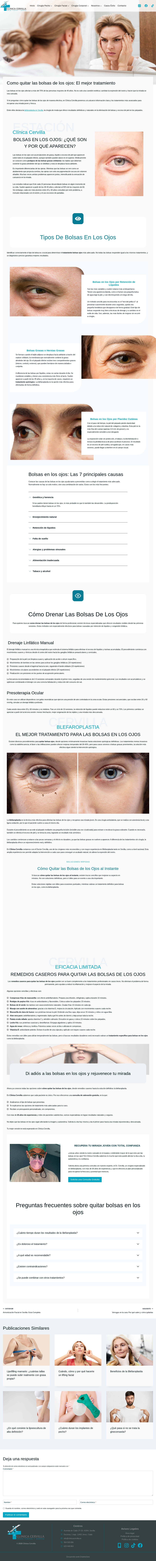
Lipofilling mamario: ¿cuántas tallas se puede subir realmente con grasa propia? (26, 1375)
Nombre (8, 1502)
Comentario (8, 1469)
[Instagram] (139, 6)
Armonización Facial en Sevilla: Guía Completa (21, 1311)
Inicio (32, 5)
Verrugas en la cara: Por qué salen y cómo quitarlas (132, 1311)
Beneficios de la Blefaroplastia (126, 1371)
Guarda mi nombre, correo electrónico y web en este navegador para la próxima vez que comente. (43, 1508)
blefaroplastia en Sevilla (33, 110)
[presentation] (26, 1350)
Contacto (122, 5)
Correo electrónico (88, 1502)
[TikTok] (153, 6)
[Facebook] (146, 6)
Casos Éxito (109, 5)
